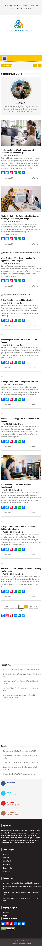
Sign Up (19, 8)
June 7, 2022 (7, 385)
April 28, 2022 (7, 532)
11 (36, 606)
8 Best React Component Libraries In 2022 (18, 300)
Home (5, 6)
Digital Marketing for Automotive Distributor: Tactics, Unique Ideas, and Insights (20, 217)
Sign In (13, 8)
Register (6, 912)
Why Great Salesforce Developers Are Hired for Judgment (21, 670)
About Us (17, 6)
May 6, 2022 (7, 490)
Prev (6, 606)
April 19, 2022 (7, 574)
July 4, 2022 (7, 222)
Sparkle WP (28, 943)
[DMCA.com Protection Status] (8, 930)
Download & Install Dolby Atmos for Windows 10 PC (19, 751)
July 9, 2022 (7, 156)
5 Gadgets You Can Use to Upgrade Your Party (20, 381)
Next (21, 610)
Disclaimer (6, 865)
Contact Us (27, 8)
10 (31, 606)
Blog (10, 6)
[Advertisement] (21, 44)
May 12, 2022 (7, 424)
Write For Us (34, 6)
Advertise (25, 6)
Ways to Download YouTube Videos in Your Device (19, 774)
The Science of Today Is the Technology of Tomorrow (20, 762)
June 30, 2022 (7, 303)
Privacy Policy (7, 868)
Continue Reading (33, 178)
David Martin (21, 103)
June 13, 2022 (7, 345)
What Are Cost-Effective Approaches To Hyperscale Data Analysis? (18, 259)
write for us (6, 840)
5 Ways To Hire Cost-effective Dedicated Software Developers (18, 527)
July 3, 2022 (7, 264)
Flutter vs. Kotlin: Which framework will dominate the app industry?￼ (17, 151)
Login (5, 916)
